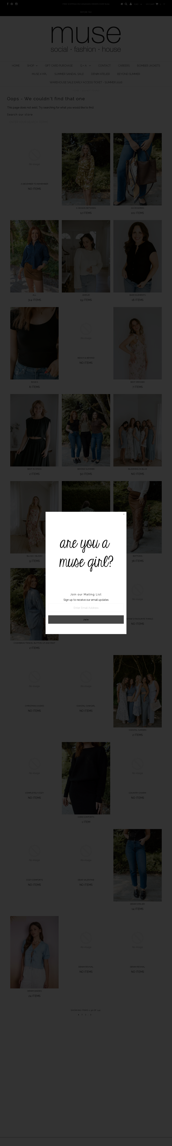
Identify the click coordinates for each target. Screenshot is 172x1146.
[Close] (123, 514)
